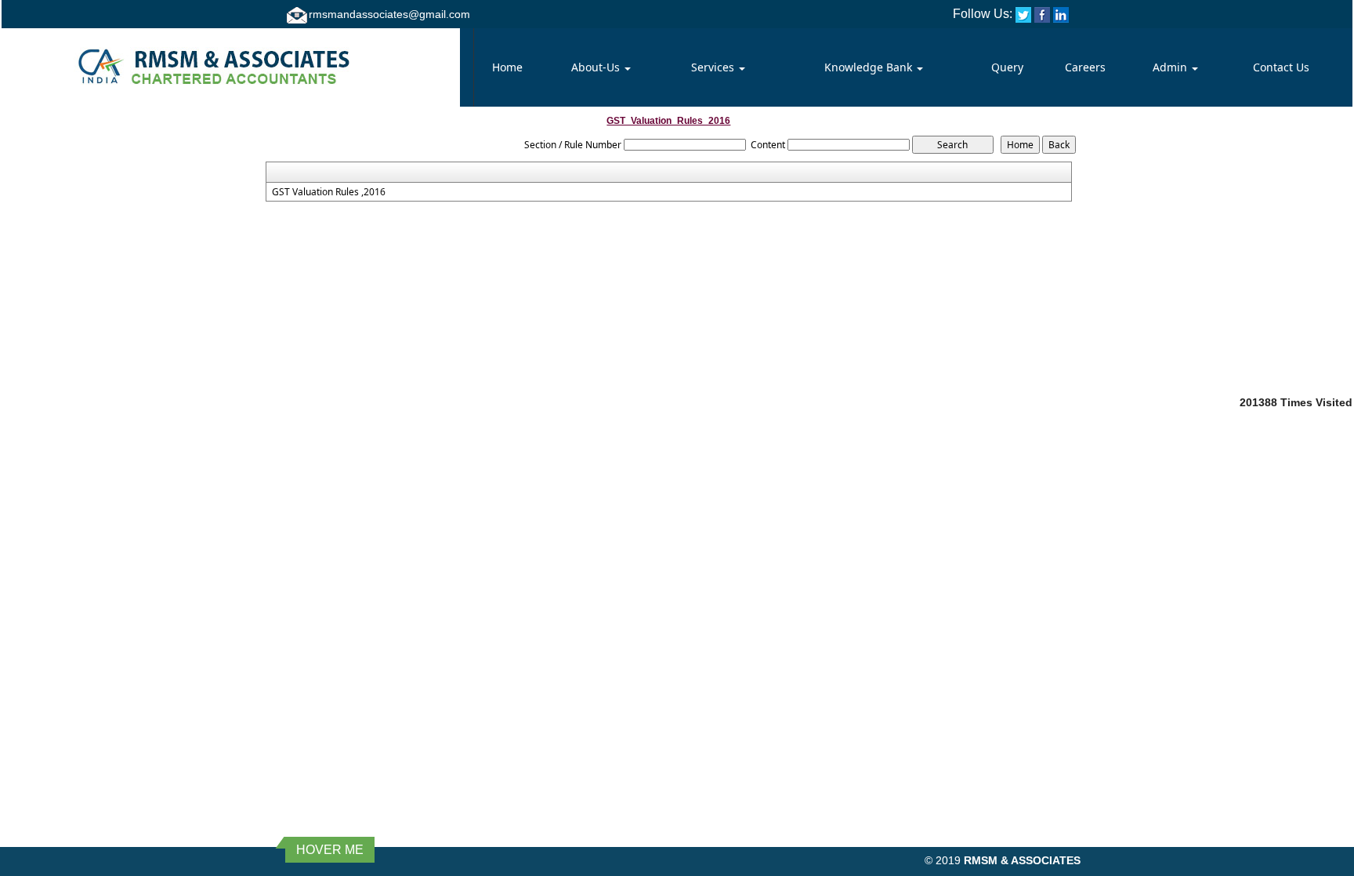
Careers (1085, 67)
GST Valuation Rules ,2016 (329, 192)
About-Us (597, 67)
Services (714, 67)
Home (507, 67)
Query (1007, 67)
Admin (1171, 67)
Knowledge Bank (869, 67)
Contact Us (1281, 67)
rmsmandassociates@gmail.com (389, 14)
